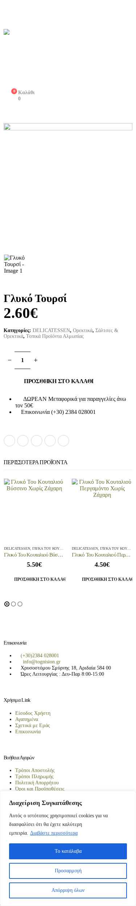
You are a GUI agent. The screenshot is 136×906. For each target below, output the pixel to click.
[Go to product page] (34, 509)
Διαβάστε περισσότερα (54, 833)
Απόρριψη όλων (68, 890)
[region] (68, 848)
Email (63, 440)
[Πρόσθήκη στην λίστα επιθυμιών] (79, 438)
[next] (127, 298)
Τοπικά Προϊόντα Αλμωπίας (55, 336)
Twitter (23, 440)
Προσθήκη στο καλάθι (59, 381)
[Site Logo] (68, 55)
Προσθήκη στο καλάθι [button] (40, 579)
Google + (50, 440)
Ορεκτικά (82, 330)
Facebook (9, 440)
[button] (7, 604)
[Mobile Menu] (8, 13)
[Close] (128, 797)
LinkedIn (36, 440)
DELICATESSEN (51, 330)
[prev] (116, 298)
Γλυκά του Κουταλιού (52, 548)
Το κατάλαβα (68, 851)
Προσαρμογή (68, 870)
